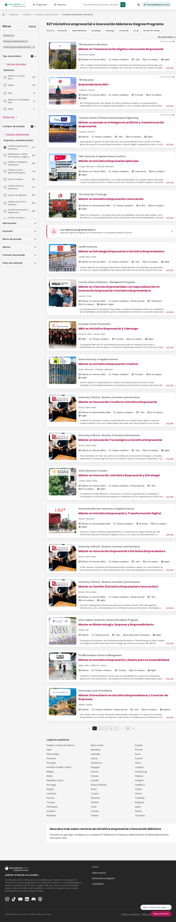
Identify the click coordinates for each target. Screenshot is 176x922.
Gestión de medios (151, 30)
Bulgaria (139, 802)
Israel (94, 806)
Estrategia (96, 30)
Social (135, 30)
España (139, 745)
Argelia (50, 789)
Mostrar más (8, 117)
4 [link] (111, 728)
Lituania (139, 767)
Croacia (94, 793)
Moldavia (51, 815)
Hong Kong (141, 771)
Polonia (50, 797)
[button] (8, 35)
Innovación (62, 30)
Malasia (139, 775)
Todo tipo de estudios (16, 64)
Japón (138, 806)
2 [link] (100, 728)
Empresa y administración (17, 134)
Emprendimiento (79, 30)
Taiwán (94, 815)
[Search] (122, 4)
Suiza (138, 754)
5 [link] (116, 728)
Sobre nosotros (99, 872)
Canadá (94, 780)
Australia (95, 754)
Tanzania (140, 815)
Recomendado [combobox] (165, 37)
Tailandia (140, 797)
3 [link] (105, 728)
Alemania (95, 749)
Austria (138, 758)
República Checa (54, 780)
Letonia (95, 811)
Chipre (138, 789)
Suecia (94, 758)
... (122, 728)
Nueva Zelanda (98, 784)
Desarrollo (124, 30)
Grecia (138, 793)
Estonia (94, 771)
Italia (49, 749)
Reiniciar (32, 26)
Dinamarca (96, 762)
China (138, 762)
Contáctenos (98, 883)
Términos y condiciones (130, 914)
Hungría (139, 780)
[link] (77, 14)
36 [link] (128, 728)
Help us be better (161, 913)
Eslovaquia (51, 806)
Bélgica (50, 771)
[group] (116, 30)
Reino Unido (97, 745)
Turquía (50, 802)
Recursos (61, 4)
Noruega (51, 784)
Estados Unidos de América (60, 745)
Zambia (94, 802)
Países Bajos (52, 754)
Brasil (94, 789)
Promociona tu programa (103, 878)
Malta (49, 775)
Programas (41, 4)
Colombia (51, 793)
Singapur (95, 767)
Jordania (50, 811)
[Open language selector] (138, 4)
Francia (138, 749)
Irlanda (94, 775)
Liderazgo (110, 30)
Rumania (95, 797)
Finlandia (51, 758)
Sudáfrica (140, 784)
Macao (138, 811)
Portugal (51, 762)
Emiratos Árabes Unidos (58, 767)
